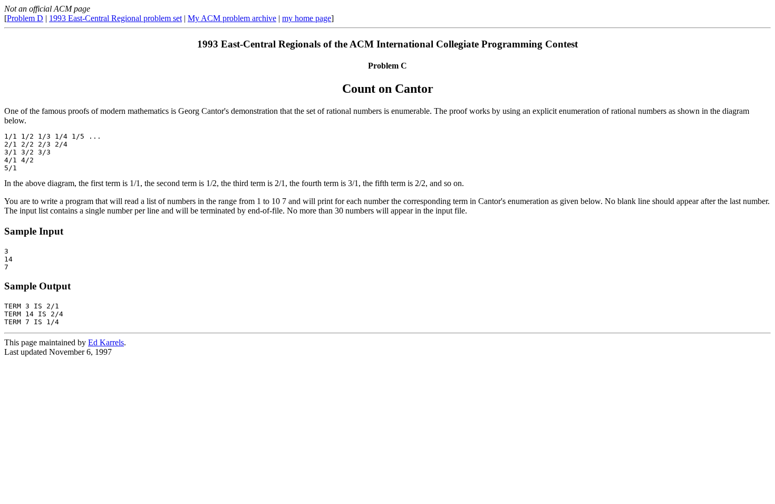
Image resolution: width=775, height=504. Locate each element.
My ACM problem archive (232, 18)
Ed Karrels (106, 342)
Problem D (25, 18)
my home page (306, 18)
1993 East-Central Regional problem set (115, 18)
